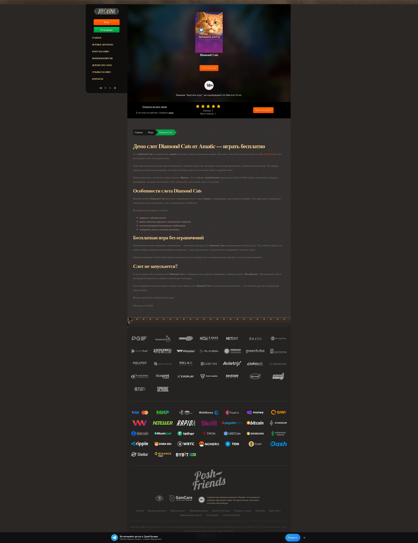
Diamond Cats (165, 132)
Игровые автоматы (102, 44)
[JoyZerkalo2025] (115, 88)
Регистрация (107, 29)
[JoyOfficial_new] (110, 88)
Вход (106, 22)
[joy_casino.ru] (105, 88)
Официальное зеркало (191, 515)
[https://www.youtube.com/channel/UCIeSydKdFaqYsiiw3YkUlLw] (100, 88)
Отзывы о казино (101, 72)
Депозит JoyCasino (102, 65)
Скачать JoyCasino (231, 515)
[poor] (203, 106)
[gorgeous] (218, 106)
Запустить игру (209, 68)
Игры (150, 132)
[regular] (208, 106)
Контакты (97, 79)
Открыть (293, 537)
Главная (96, 37)
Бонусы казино (100, 51)
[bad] (198, 106)
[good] (213, 106)
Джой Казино (271, 154)
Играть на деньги (263, 110)
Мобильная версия (102, 58)
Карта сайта (275, 510)
